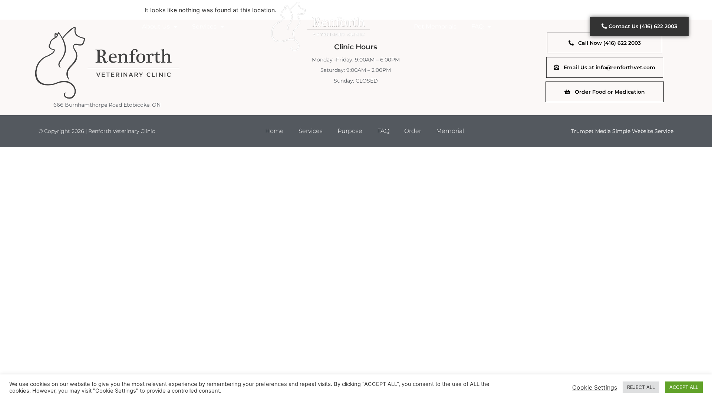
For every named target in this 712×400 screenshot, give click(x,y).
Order (412, 130)
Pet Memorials (435, 26)
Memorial (450, 130)
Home (274, 130)
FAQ (477, 26)
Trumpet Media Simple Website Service (622, 131)
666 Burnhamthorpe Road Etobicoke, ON (107, 104)
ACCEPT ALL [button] (683, 387)
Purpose (349, 130)
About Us (156, 26)
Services (204, 26)
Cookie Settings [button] (594, 387)
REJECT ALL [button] (641, 387)
